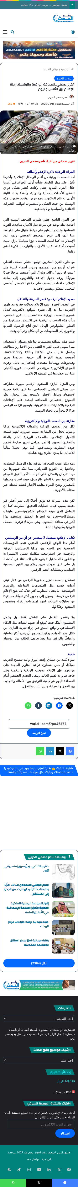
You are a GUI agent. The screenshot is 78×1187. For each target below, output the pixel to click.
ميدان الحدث (51, 69)
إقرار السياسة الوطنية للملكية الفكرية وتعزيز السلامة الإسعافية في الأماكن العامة (27, 908)
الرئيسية (66, 69)
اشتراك (65, 1133)
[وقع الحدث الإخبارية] (63, 18)
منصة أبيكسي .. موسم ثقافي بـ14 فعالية (44, 4)
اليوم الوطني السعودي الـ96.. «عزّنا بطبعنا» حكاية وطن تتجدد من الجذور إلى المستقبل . (26, 889)
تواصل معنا (32, 1159)
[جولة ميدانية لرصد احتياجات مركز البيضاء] (63, 927)
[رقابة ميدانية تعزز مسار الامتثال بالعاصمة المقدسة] (63, 946)
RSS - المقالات (63, 1092)
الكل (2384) (39, 963)
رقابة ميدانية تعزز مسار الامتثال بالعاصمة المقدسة (29, 943)
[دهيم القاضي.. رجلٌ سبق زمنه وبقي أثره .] (63, 872)
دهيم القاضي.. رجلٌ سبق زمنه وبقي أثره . (27, 869)
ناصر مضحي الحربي (58, 97)
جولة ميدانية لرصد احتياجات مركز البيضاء (28, 924)
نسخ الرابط (39, 733)
